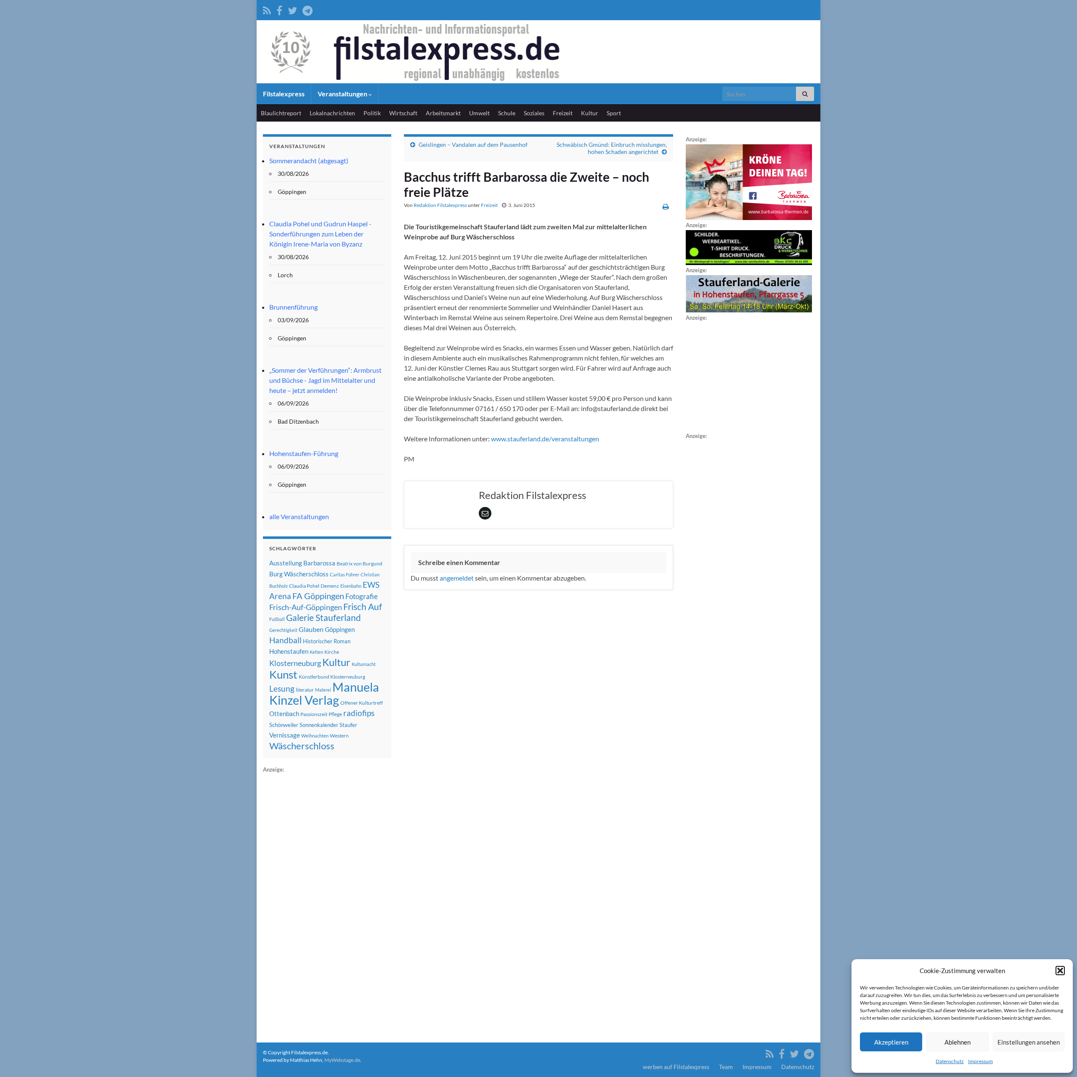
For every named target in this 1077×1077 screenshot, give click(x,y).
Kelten (316, 652)
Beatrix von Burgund (359, 563)
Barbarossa (319, 563)
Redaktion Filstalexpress (440, 205)
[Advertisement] (326, 901)
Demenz (330, 586)
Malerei (323, 689)
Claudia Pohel (304, 586)
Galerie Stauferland (323, 617)
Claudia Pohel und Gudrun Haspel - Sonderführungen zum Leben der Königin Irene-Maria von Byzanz (320, 234)
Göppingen (340, 629)
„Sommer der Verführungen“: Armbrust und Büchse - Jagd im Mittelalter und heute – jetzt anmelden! (325, 380)
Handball (285, 640)
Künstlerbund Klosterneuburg (332, 677)
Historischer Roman (326, 641)
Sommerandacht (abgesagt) (308, 160)
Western (339, 735)
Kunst (283, 674)
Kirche (331, 652)
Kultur (589, 113)
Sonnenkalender (319, 725)
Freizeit (563, 113)
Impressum (980, 1061)
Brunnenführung (293, 307)
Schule (506, 113)
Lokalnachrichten (332, 113)
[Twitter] (292, 9)
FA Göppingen (318, 596)
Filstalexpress (284, 94)
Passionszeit (313, 714)
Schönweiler (283, 725)
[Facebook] (279, 9)
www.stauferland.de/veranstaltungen (545, 439)
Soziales (534, 113)
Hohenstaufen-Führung (303, 453)
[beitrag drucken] (666, 206)
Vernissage (284, 735)
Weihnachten (315, 735)
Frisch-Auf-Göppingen (305, 607)
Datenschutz (950, 1061)
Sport (614, 113)
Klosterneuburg (295, 663)
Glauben (311, 629)
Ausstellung (285, 563)
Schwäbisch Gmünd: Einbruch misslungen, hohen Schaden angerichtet (612, 148)
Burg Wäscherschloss (299, 574)
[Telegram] (307, 9)
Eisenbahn (350, 586)
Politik (372, 113)
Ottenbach (284, 713)
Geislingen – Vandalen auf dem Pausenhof (473, 144)
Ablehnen (957, 1042)
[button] (1060, 970)
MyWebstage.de (342, 1060)
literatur (305, 690)
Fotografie (361, 596)
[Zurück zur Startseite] (538, 51)
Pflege (335, 714)
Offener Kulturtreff (361, 703)
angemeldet (457, 578)
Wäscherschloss (301, 745)
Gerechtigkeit (283, 630)
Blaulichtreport (281, 113)
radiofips (358, 713)
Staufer (348, 725)
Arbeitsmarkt (443, 113)
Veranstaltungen (343, 94)
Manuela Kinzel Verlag (324, 693)
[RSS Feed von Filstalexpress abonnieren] (267, 9)
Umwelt (479, 113)
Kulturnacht (364, 664)
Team (726, 1066)
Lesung (281, 688)
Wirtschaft (403, 113)
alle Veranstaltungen (299, 516)
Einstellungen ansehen (1028, 1042)
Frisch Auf (362, 606)
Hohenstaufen (288, 651)
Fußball (277, 619)
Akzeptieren (891, 1042)
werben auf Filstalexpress (676, 1066)
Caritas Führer (344, 574)
